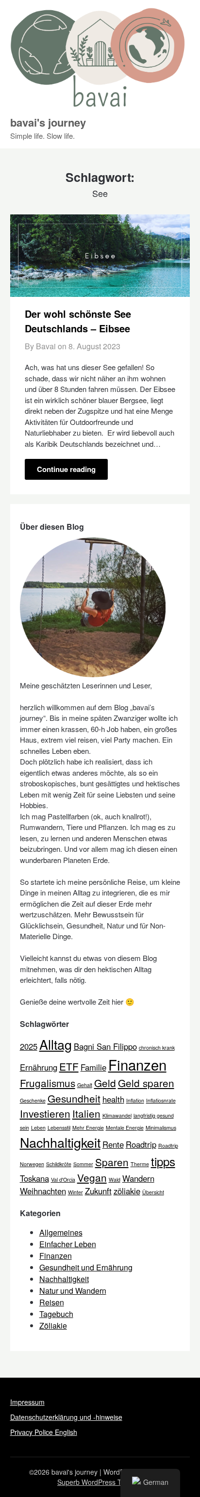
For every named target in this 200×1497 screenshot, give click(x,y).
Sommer (83, 1164)
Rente (113, 1144)
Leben (38, 1127)
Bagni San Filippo (105, 1046)
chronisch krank (157, 1047)
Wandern (138, 1178)
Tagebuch (56, 1313)
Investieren (45, 1113)
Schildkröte (58, 1164)
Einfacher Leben (67, 1244)
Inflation (135, 1100)
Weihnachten (43, 1191)
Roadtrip (141, 1144)
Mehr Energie (88, 1127)
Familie (93, 1067)
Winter (75, 1192)
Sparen (112, 1162)
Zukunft (98, 1191)
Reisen (51, 1302)
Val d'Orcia (63, 1179)
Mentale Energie (125, 1127)
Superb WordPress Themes (100, 1482)
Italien (86, 1113)
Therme (140, 1164)
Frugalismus (47, 1082)
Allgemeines (61, 1232)
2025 (28, 1046)
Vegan (92, 1177)
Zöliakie (53, 1325)
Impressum (27, 1402)
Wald (114, 1179)
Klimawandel (117, 1115)
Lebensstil (59, 1127)
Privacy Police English (43, 1432)
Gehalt (84, 1085)
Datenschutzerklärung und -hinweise (66, 1417)
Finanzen (137, 1064)
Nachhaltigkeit (60, 1142)
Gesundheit (74, 1098)
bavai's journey (48, 122)
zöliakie (127, 1191)
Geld (105, 1082)
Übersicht (153, 1192)
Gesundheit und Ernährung (86, 1267)
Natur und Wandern (72, 1290)
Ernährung (38, 1067)
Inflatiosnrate (161, 1100)
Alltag (55, 1044)
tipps (163, 1161)
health (113, 1099)
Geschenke (33, 1100)
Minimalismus (161, 1127)
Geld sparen (146, 1082)
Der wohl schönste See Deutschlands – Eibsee (78, 321)
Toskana (34, 1178)
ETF (69, 1066)
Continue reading (66, 469)
